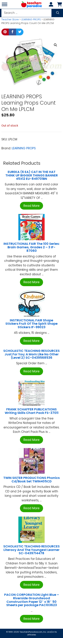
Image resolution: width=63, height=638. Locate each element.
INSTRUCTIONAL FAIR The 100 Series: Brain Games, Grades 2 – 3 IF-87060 (31, 247)
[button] (55, 45)
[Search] (57, 13)
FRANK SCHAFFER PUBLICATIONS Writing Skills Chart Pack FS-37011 (31, 411)
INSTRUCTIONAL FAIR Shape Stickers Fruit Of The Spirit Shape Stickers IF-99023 (31, 323)
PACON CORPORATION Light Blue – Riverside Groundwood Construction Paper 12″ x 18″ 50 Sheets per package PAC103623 (31, 599)
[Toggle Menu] (4, 4)
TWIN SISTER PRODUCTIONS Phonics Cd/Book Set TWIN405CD (31, 479)
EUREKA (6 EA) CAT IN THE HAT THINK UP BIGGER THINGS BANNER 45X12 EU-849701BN (31, 175)
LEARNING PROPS (31, 19)
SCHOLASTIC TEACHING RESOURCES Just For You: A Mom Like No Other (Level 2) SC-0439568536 (31, 354)
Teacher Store (10, 19)
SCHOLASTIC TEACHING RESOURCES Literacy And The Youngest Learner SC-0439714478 (31, 549)
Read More (31, 206)
